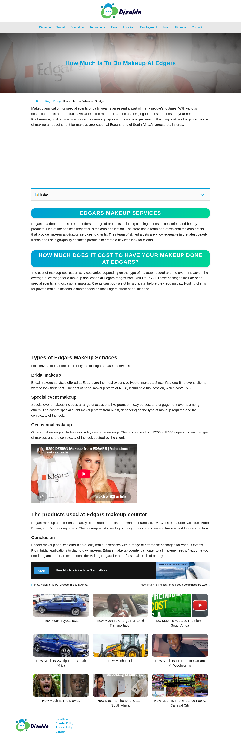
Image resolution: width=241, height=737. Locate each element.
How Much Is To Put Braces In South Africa (60, 584)
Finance (180, 27)
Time (114, 27)
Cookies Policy (64, 723)
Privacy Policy (64, 727)
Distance (45, 27)
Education (77, 27)
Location (128, 27)
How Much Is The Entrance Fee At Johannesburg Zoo (174, 584)
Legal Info (62, 718)
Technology (97, 27)
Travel (60, 27)
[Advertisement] (120, 157)
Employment (148, 27)
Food (165, 27)
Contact (197, 27)
